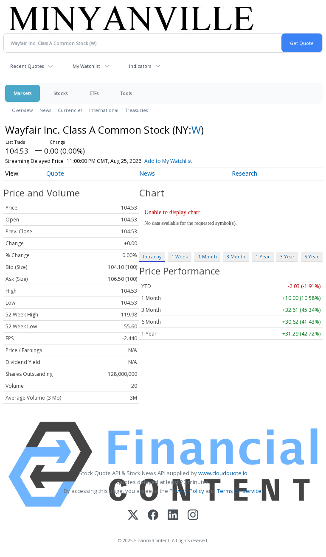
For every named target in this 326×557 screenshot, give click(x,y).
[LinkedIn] (173, 515)
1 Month (207, 256)
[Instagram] (193, 515)
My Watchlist (86, 66)
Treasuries (136, 110)
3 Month (236, 256)
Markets (22, 93)
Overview (22, 110)
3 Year (287, 256)
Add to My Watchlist (168, 161)
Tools (126, 93)
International (103, 110)
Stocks (60, 93)
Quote (55, 173)
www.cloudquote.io (222, 473)
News (45, 110)
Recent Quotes (27, 66)
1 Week (179, 256)
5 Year (311, 256)
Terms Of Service (239, 491)
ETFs (94, 93)
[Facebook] (153, 515)
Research (244, 173)
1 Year (263, 256)
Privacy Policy (186, 491)
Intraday (152, 256)
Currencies (70, 110)
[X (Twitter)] (133, 515)
